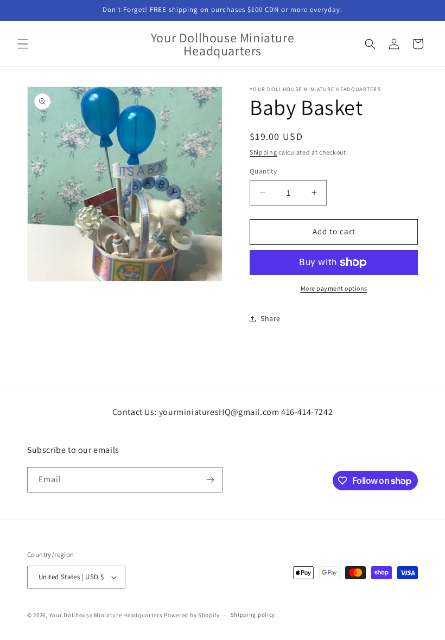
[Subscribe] (210, 479)
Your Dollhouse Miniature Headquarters (106, 615)
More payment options (334, 288)
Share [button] (270, 318)
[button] (23, 44)
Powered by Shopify (192, 615)
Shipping (263, 152)
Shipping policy (253, 614)
